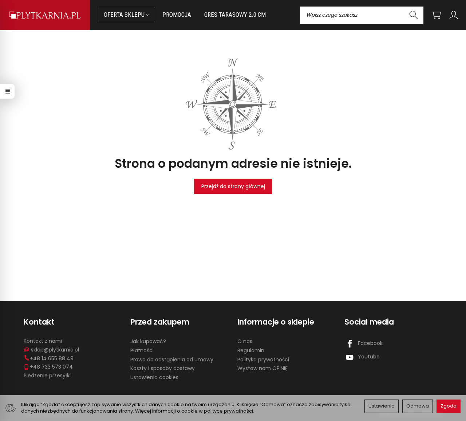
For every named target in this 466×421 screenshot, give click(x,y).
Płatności (142, 350)
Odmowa (417, 405)
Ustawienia (381, 405)
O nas (244, 341)
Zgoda (449, 405)
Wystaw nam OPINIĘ (262, 368)
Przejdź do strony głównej (233, 186)
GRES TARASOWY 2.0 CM (235, 14)
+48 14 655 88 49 (52, 358)
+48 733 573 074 (51, 366)
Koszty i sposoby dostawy (162, 368)
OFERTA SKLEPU (125, 14)
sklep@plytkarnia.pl (55, 349)
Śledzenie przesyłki (47, 375)
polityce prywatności (228, 411)
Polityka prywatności (263, 359)
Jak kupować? (148, 341)
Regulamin (250, 350)
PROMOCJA (176, 14)
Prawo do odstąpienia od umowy (171, 359)
